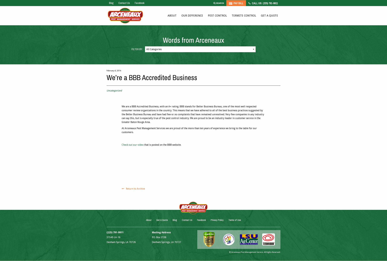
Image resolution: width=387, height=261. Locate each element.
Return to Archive (135, 188)
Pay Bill (238, 3)
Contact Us (124, 3)
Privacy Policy (217, 220)
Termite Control (244, 15)
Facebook (139, 3)
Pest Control (217, 15)
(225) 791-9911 (264, 3)
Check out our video (133, 144)
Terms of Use (234, 220)
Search (220, 3)
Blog (111, 3)
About (172, 15)
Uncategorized (114, 90)
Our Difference (192, 15)
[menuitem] (172, 16)
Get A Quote (269, 15)
